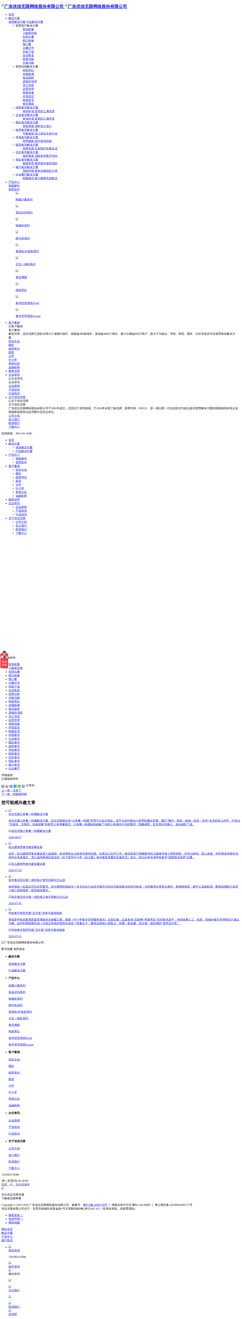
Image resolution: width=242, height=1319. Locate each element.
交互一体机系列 (18, 1018)
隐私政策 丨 (16, 1215)
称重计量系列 (17, 985)
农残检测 (14, 705)
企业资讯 (14, 503)
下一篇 (14, 794)
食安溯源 (14, 1024)
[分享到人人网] (15, 786)
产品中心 (14, 454)
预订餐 (13, 679)
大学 (18, 484)
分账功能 (14, 697)
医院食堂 (14, 753)
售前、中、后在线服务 (15, 1184)
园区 (18, 473)
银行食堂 (14, 764)
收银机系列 (16, 998)
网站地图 (14, 1222)
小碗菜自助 (16, 668)
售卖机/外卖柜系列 (20, 1011)
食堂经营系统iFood (20, 1038)
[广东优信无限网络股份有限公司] (64, 6)
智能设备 (14, 723)
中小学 (20, 488)
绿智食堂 (14, 735)
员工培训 (14, 716)
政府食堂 (14, 746)
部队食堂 (14, 761)
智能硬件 (21, 458)
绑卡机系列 (16, 1005)
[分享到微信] (19, 786)
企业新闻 (21, 507)
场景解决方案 (17, 21)
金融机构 (21, 495)
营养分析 (14, 694)
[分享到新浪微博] (7, 786)
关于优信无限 (17, 518)
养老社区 (21, 492)
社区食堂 (14, 757)
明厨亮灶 (14, 701)
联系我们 (21, 529)
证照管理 (14, 720)
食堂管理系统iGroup (21, 1044)
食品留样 (14, 708)
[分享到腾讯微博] (11, 786)
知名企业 (21, 469)
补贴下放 (14, 686)
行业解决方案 (34, 21)
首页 (11, 439)
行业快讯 (21, 514)
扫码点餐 (14, 671)
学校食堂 (14, 749)
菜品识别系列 (17, 992)
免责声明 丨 (16, 1218)
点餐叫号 (14, 682)
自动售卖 (14, 690)
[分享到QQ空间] (2, 786)
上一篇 (11, 790)
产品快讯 (21, 510)
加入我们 (21, 525)
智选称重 (14, 664)
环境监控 (14, 727)
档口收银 (14, 675)
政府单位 (21, 477)
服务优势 (14, 499)
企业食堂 (14, 738)
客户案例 (14, 466)
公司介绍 (21, 521)
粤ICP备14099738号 (95, 1204)
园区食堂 (14, 742)
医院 (18, 480)
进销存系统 (16, 712)
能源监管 (14, 731)
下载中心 (21, 533)
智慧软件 (21, 462)
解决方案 (14, 443)
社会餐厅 (14, 768)
